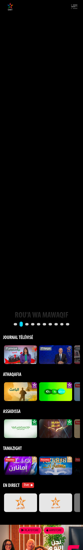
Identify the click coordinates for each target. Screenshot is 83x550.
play (31, 530)
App (55, 530)
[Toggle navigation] (74, 7)
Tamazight (12, 448)
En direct (11, 485)
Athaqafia (12, 374)
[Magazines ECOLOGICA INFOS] (55, 391)
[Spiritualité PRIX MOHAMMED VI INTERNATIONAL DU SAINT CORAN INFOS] (20, 428)
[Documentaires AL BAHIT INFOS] (20, 391)
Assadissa (12, 411)
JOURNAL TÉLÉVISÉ (18, 337)
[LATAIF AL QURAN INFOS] (55, 428)
